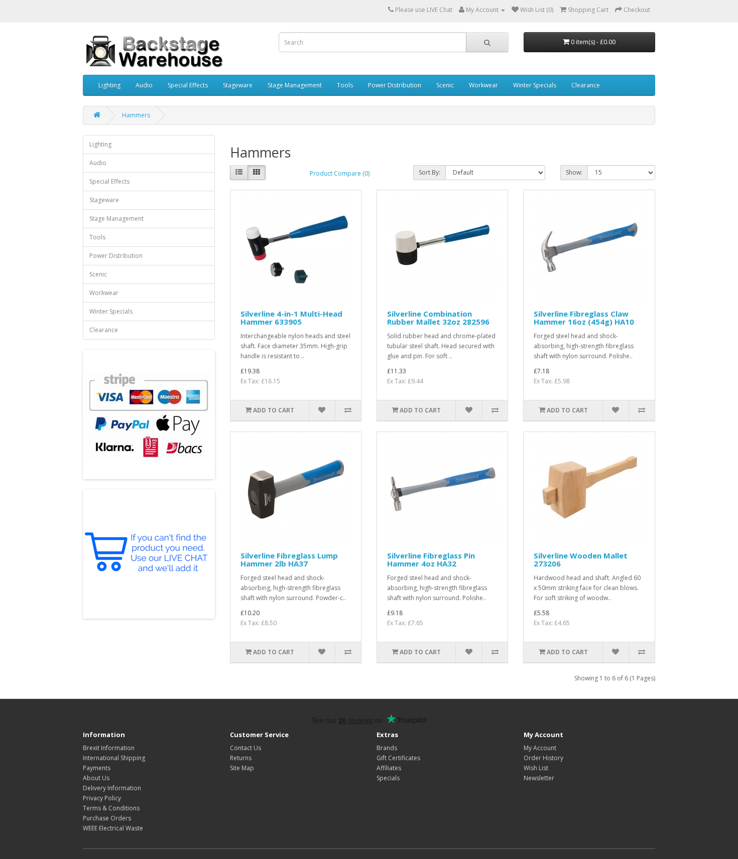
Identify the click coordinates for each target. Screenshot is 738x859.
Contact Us (245, 748)
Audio (144, 85)
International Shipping (114, 758)
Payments (96, 768)
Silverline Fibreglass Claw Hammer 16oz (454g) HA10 (584, 318)
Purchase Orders (107, 818)
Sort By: (429, 172)
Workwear (483, 85)
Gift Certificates (398, 758)
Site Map (242, 768)
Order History (543, 758)
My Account (540, 748)
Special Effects (188, 85)
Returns (241, 758)
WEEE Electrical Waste (113, 828)
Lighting (109, 85)
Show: (574, 172)
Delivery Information (112, 788)
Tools (345, 85)
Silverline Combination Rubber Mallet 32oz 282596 (438, 318)
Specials (388, 778)
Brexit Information (109, 748)
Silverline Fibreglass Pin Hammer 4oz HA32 (431, 559)
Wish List (536, 768)
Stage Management (295, 85)
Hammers (136, 115)
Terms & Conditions (111, 808)
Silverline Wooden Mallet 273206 (581, 559)
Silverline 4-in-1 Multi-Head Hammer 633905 (291, 318)
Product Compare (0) (340, 173)
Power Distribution (394, 85)
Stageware (238, 85)
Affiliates (389, 768)
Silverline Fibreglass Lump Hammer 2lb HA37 (289, 559)
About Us (96, 778)
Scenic (445, 85)
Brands (387, 748)
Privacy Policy (102, 798)
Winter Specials (534, 85)
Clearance (585, 85)
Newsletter (539, 778)
